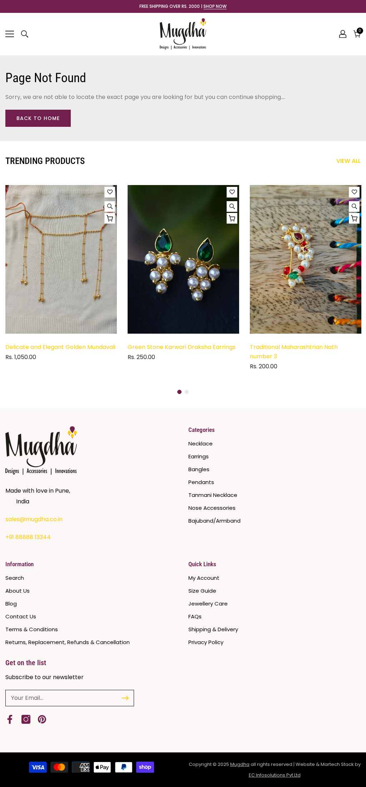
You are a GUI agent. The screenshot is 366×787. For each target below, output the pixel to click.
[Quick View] (109, 206)
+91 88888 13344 (28, 537)
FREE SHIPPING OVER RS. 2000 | (183, 6)
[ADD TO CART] (109, 218)
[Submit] (125, 698)
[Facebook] (9, 719)
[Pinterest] (42, 719)
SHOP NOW (215, 6)
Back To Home (38, 118)
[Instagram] (25, 719)
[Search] (24, 34)
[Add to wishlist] (109, 192)
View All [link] (348, 161)
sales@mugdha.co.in (34, 519)
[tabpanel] (61, 275)
